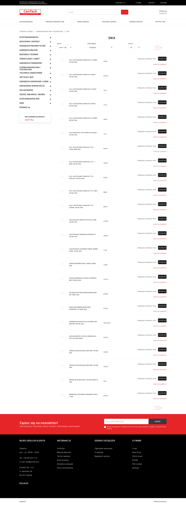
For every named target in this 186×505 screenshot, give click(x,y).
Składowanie (26, 90)
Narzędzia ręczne (28, 50)
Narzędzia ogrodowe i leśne (34, 81)
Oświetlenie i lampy (29, 59)
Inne (21, 103)
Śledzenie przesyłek (65, 464)
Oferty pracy (137, 456)
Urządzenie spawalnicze (32, 86)
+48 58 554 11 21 (30, 458)
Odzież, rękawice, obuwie (32, 94)
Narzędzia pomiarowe (30, 63)
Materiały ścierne (28, 54)
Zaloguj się (163, 11)
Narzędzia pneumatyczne (32, 46)
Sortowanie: (91, 43)
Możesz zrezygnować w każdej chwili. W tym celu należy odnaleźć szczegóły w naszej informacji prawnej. (136, 427)
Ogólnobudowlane (29, 99)
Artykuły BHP (26, 77)
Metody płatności (64, 452)
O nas (134, 448)
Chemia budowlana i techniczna (29, 68)
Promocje (61, 448)
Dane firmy (136, 452)
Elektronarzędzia (28, 37)
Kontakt (135, 460)
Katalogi (135, 468)
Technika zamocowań (30, 73)
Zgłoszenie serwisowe (103, 448)
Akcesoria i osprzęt (29, 41)
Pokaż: (130, 43)
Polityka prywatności (160, 501)
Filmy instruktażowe (65, 468)
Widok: (59, 43)
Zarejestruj (163, 13)
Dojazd (23, 483)
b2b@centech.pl (32, 462)
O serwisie (99, 452)
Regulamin (22, 501)
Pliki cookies (137, 464)
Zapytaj (29, 120)
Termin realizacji (63, 456)
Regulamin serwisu (102, 456)
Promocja (24, 107)
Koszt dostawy (63, 460)
